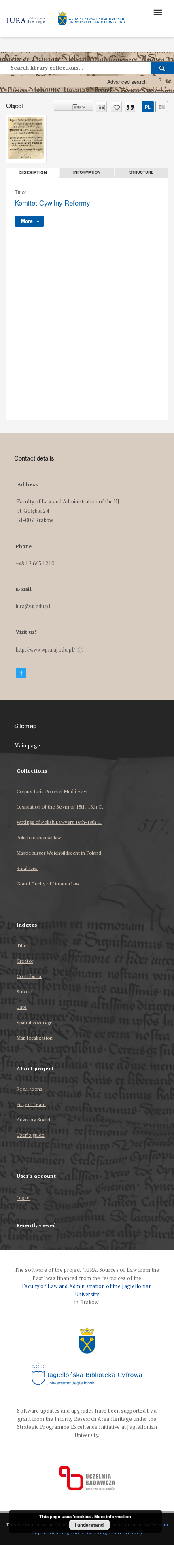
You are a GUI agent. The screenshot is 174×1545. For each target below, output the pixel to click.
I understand (89, 1524)
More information (112, 1516)
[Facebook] (21, 673)
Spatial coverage (35, 1022)
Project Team (31, 1104)
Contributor (29, 976)
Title (22, 945)
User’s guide (31, 1135)
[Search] (162, 67)
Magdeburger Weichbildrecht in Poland (59, 853)
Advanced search (127, 81)
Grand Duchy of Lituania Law (48, 884)
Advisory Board (33, 1119)
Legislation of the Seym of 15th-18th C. (60, 807)
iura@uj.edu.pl (33, 606)
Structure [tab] (141, 172)
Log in (23, 1198)
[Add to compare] (101, 107)
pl (148, 107)
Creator (25, 961)
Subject (25, 992)
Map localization (35, 1038)
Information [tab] (86, 172)
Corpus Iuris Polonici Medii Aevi (52, 791)
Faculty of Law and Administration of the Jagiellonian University (87, 1290)
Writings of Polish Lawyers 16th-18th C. (59, 822)
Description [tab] (33, 172)
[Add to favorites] (116, 107)
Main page (27, 745)
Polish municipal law (39, 837)
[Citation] (130, 107)
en (162, 107)
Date (22, 1007)
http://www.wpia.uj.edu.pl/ (46, 649)
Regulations (29, 1089)
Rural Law (27, 868)
